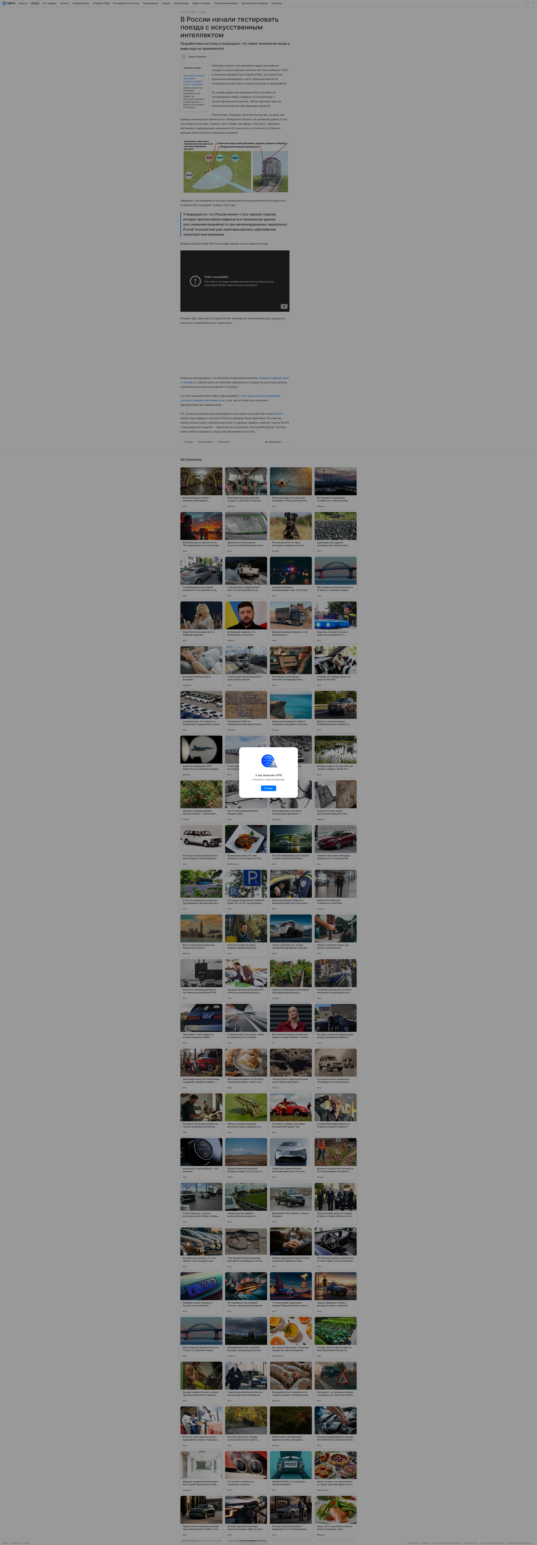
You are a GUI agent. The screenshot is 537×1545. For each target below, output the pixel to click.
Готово (268, 788)
